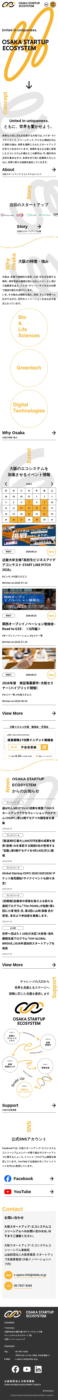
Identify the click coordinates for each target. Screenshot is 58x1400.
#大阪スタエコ (19, 576)
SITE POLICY (48, 1390)
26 (14, 519)
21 (29, 513)
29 (37, 519)
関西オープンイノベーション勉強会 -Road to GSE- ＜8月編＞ (29, 626)
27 (21, 519)
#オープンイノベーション (15, 635)
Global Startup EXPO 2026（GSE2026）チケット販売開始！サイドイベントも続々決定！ (29, 878)
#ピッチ (6, 576)
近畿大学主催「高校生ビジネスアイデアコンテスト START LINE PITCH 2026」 (29, 564)
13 (21, 508)
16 (44, 508)
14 (29, 508)
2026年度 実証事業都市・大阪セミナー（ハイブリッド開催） (28, 685)
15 (37, 508)
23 (44, 513)
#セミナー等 (36, 635)
